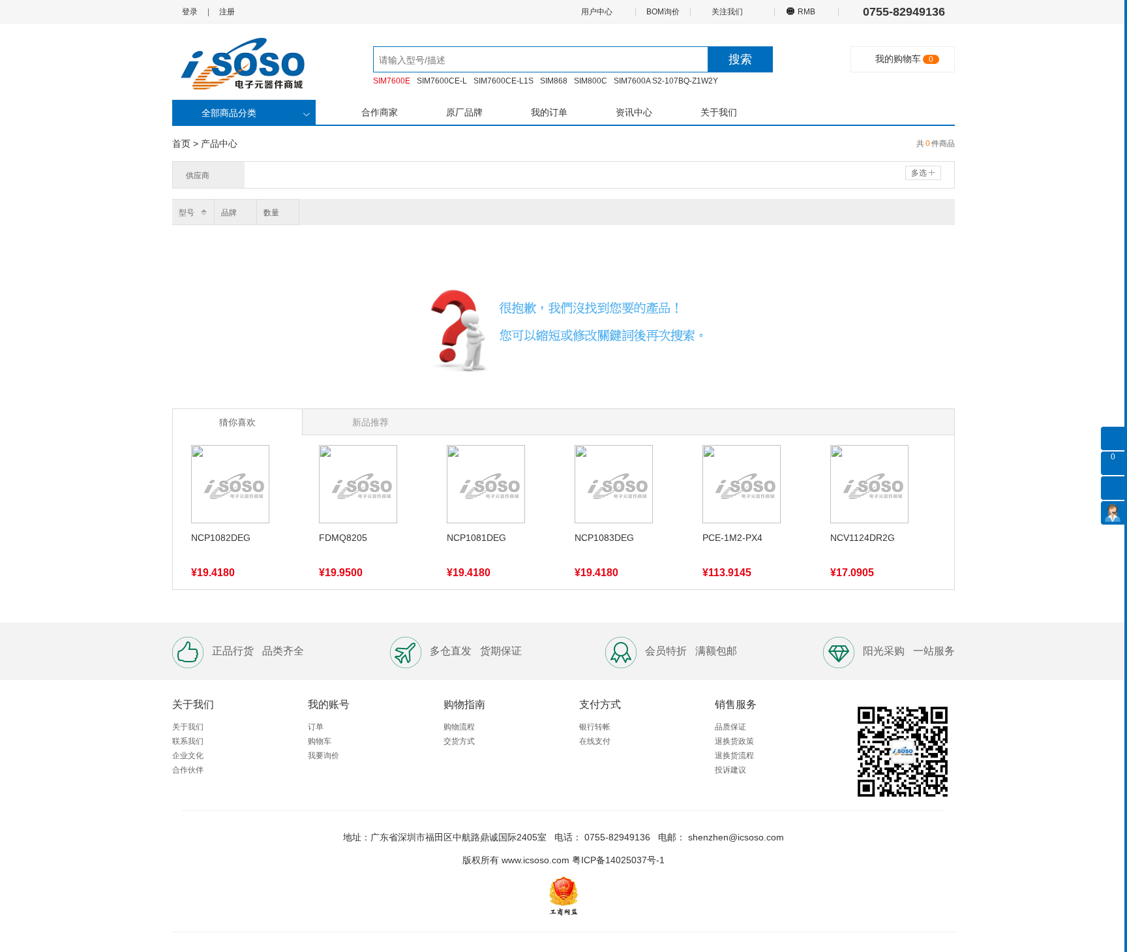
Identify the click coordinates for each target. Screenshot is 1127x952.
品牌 (229, 212)
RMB (806, 11)
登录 (190, 11)
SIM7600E (391, 80)
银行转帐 (594, 726)
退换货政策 (734, 741)
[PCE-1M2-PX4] (741, 487)
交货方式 (459, 741)
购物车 (319, 741)
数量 (271, 212)
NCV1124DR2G (862, 537)
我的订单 (549, 112)
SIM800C (590, 80)
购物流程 (459, 726)
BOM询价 (663, 11)
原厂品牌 (464, 112)
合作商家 (379, 112)
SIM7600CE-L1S (503, 80)
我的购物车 (898, 59)
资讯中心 (634, 112)
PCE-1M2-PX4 (732, 537)
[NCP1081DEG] (486, 487)
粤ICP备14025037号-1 (618, 860)
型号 (186, 212)
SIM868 (553, 80)
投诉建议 (730, 770)
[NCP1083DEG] (614, 487)
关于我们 (718, 112)
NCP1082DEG (220, 537)
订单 (315, 726)
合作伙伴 (187, 770)
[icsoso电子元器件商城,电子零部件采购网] (250, 62)
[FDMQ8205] (358, 487)
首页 (181, 143)
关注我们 (728, 11)
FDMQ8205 (343, 537)
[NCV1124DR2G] (869, 487)
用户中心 (597, 11)
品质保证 (730, 726)
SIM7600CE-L (442, 80)
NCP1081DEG (476, 537)
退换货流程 (734, 755)
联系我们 (187, 741)
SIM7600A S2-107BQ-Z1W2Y (666, 80)
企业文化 (187, 755)
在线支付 (594, 741)
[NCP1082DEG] (230, 487)
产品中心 (219, 143)
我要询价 (323, 755)
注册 (227, 11)
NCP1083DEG (604, 537)
